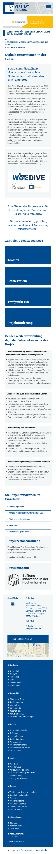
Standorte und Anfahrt (19, 795)
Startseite (13, 665)
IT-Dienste (14, 733)
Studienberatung (16, 739)
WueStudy (14, 764)
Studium (13, 674)
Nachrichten (14, 705)
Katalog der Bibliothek (18, 778)
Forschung (14, 677)
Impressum (13, 850)
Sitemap (13, 823)
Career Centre (15, 750)
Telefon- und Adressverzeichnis (23, 792)
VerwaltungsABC (16, 714)
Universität (14, 671)
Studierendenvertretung (19, 748)
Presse (12, 798)
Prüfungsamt (15, 742)
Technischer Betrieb (18, 807)
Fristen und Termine (18, 699)
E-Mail (31, 621)
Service (12, 724)
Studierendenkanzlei (18, 745)
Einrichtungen (15, 683)
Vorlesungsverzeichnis (19, 770)
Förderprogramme (16, 507)
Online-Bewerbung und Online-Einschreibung (22, 774)
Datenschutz (26, 850)
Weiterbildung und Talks (19, 532)
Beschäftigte (15, 711)
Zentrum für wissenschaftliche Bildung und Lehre (28, 33)
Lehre (11, 680)
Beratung (13, 525)
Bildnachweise (15, 826)
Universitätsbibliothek (18, 730)
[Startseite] (6, 40)
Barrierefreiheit (42, 850)
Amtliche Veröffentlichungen (22, 716)
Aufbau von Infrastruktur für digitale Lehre (26, 513)
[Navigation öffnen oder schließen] (48, 6)
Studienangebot (16, 702)
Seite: (10, 841)
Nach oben (14, 829)
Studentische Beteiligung (19, 519)
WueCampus (15, 767)
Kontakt (31, 598)
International (14, 685)
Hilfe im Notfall (16, 809)
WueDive (21, 48)
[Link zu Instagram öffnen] (11, 604)
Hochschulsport (16, 736)
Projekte (11, 48)
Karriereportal (15, 708)
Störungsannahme (17, 804)
